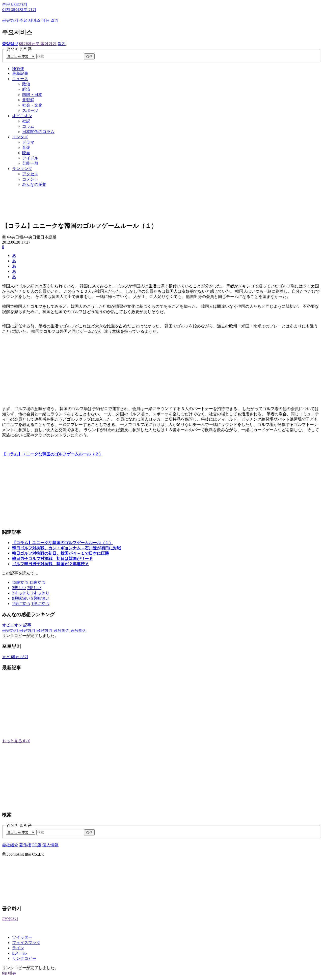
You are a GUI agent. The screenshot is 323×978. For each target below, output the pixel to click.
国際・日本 (32, 94)
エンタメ (20, 137)
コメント (30, 179)
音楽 (26, 147)
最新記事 (20, 73)
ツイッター (22, 937)
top (4, 973)
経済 (26, 89)
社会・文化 (32, 105)
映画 (26, 153)
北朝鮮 (28, 100)
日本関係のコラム (38, 131)
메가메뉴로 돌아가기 (38, 44)
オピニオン (22, 116)
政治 (26, 84)
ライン (18, 948)
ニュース (20, 79)
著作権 (25, 845)
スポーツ (30, 110)
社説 (26, 121)
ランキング (22, 168)
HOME (18, 68)
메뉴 (12, 973)
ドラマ (28, 142)
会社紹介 (10, 845)
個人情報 (50, 845)
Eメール (19, 953)
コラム (28, 126)
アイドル (30, 158)
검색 (89, 56)
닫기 (62, 44)
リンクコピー (24, 958)
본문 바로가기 (14, 4)
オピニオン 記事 (16, 625)
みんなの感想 (34, 184)
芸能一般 (30, 163)
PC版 (36, 845)
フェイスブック (26, 942)
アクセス (30, 174)
